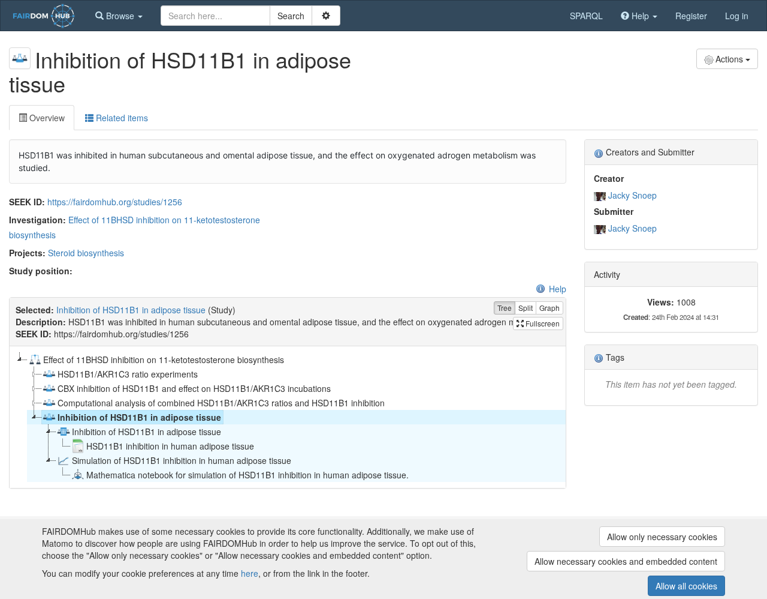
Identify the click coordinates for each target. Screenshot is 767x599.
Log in (736, 16)
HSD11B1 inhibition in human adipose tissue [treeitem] (170, 446)
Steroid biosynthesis (86, 253)
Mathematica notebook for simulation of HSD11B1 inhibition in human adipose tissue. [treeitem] (247, 475)
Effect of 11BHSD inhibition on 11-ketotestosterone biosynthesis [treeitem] (163, 360)
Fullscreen (542, 323)
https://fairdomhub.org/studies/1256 (114, 202)
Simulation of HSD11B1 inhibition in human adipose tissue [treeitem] (181, 460)
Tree (504, 308)
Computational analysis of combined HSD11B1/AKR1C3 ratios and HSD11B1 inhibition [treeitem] (221, 403)
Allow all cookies (686, 586)
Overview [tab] (46, 118)
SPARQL (586, 16)
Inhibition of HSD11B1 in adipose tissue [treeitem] (139, 417)
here (249, 573)
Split (525, 308)
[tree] (287, 417)
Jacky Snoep (632, 195)
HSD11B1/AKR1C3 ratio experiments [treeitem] (128, 374)
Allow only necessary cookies (662, 537)
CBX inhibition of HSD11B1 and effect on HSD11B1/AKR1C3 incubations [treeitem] (194, 388)
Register (691, 16)
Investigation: (37, 220)
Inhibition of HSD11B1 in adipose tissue (131, 310)
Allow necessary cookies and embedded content (626, 561)
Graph (549, 308)
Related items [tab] (120, 118)
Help (557, 289)
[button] (119, 16)
